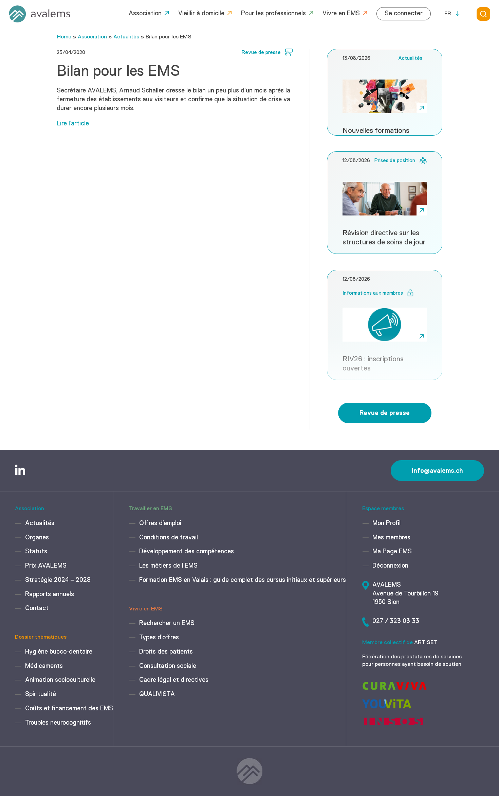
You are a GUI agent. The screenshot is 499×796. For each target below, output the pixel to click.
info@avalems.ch (437, 470)
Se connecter (404, 14)
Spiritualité (40, 694)
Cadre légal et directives (173, 680)
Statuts (36, 552)
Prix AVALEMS (46, 566)
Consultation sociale (167, 666)
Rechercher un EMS (167, 623)
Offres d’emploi (160, 523)
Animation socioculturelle (60, 680)
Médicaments (44, 666)
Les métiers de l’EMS (168, 566)
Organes (37, 538)
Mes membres (391, 538)
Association (145, 14)
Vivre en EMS (341, 14)
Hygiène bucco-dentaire (58, 652)
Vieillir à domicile (201, 14)
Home (64, 37)
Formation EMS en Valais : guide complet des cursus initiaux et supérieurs (242, 580)
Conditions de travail (168, 538)
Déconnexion (390, 566)
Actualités (126, 37)
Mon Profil (386, 523)
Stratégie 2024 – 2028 (58, 580)
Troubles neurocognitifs (58, 723)
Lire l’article (73, 124)
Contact (37, 608)
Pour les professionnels (273, 14)
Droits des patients (166, 652)
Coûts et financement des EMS (69, 709)
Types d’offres (159, 638)
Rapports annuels (49, 594)
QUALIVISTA (157, 694)
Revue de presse (384, 412)
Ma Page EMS (392, 552)
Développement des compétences (186, 552)
